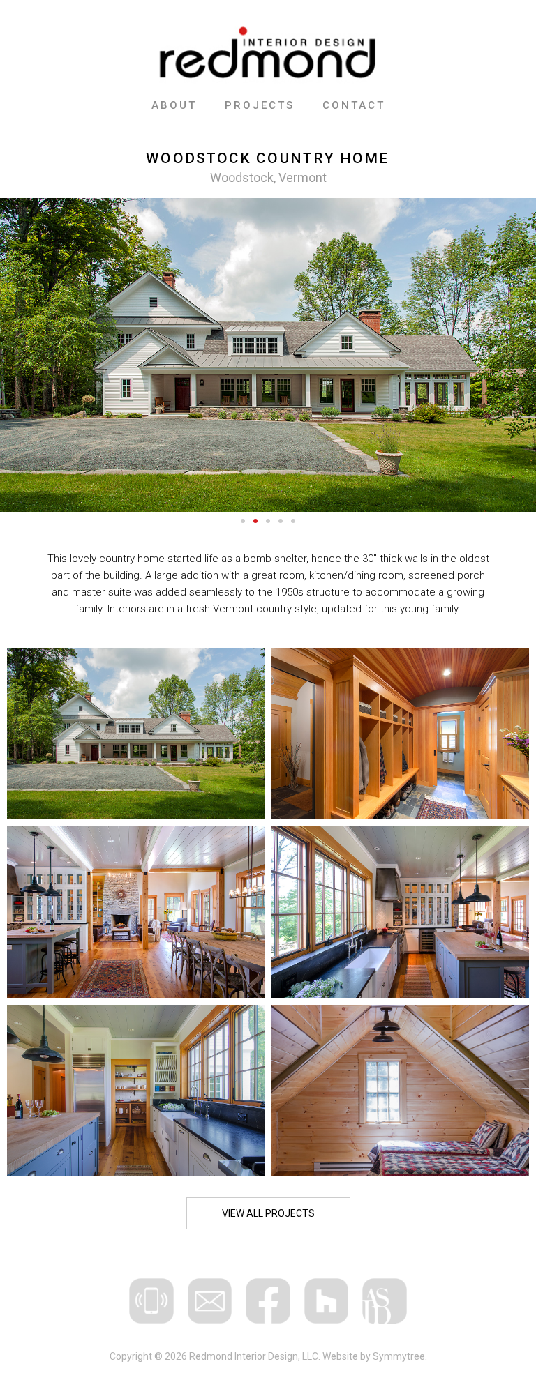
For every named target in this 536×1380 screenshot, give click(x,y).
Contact (353, 105)
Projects (260, 105)
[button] (243, 521)
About (174, 105)
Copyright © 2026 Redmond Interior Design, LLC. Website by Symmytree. (268, 1356)
